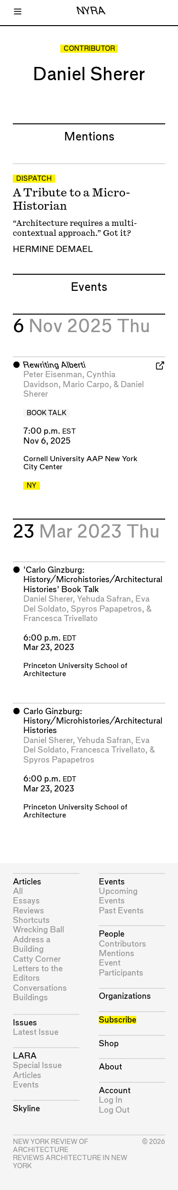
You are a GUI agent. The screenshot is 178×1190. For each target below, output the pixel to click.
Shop (109, 1044)
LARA (25, 1056)
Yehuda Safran (104, 599)
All (18, 891)
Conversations (40, 988)
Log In (110, 1100)
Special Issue (37, 1065)
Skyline (26, 1109)
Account (115, 1091)
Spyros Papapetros (106, 609)
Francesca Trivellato (60, 618)
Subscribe (117, 1020)
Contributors (122, 944)
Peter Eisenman (52, 375)
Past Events (121, 911)
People (111, 934)
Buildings (30, 998)
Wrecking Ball (38, 930)
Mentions (116, 953)
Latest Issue (35, 1032)
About (110, 1067)
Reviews (28, 911)
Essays (26, 901)
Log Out (114, 1110)
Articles (27, 882)
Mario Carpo (86, 385)
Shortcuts (31, 920)
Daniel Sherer (48, 599)
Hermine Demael (53, 249)
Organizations (125, 996)
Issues (25, 1023)
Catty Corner (37, 959)
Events (26, 1085)
